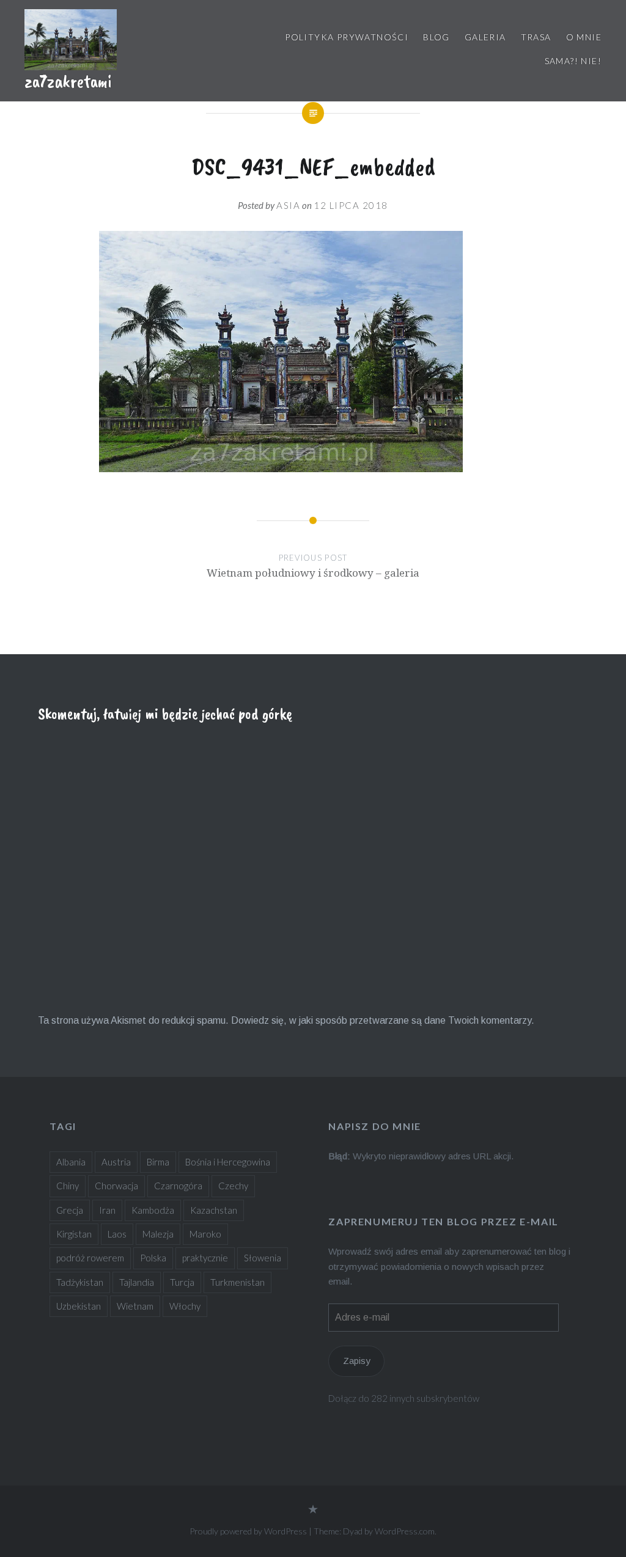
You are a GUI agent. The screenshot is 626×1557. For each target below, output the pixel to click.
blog (436, 37)
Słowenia (262, 1257)
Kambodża (152, 1210)
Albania (71, 1161)
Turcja (182, 1282)
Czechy (233, 1185)
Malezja (158, 1233)
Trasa (536, 37)
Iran (107, 1210)
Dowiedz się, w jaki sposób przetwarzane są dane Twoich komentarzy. (382, 1020)
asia (288, 205)
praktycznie (205, 1257)
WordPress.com (405, 1531)
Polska (153, 1257)
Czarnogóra (178, 1185)
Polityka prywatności (346, 37)
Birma (158, 1161)
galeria (485, 37)
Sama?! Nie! (573, 61)
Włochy (185, 1305)
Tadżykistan (79, 1282)
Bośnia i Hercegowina (227, 1161)
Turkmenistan (237, 1282)
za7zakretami (67, 81)
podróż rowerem (90, 1257)
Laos (117, 1233)
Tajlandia (136, 1282)
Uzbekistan (78, 1305)
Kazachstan (213, 1210)
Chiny (67, 1185)
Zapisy (356, 1360)
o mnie (584, 37)
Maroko (205, 1233)
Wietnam (135, 1305)
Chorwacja (116, 1185)
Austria (116, 1161)
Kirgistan (74, 1233)
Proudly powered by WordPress (248, 1531)
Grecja (69, 1210)
